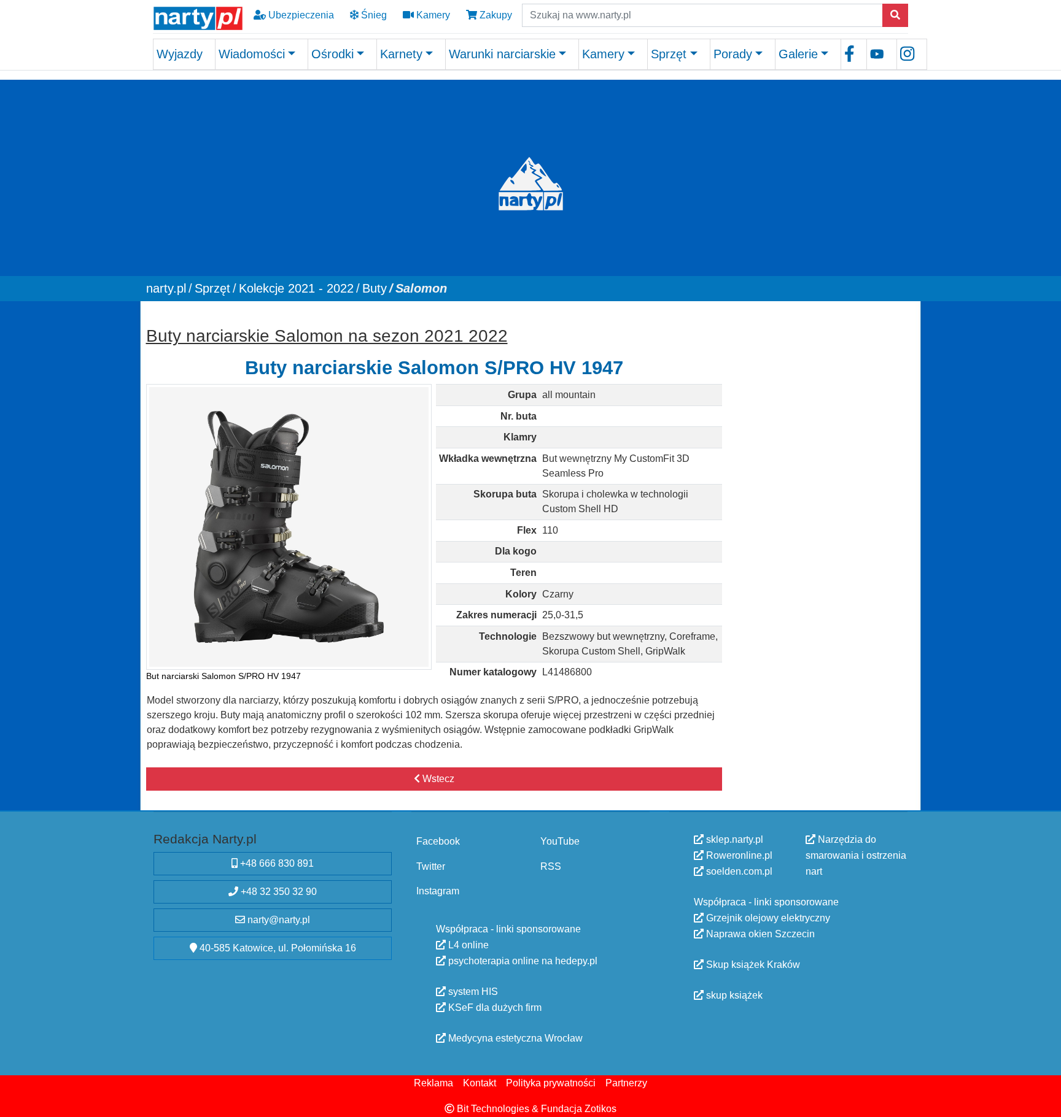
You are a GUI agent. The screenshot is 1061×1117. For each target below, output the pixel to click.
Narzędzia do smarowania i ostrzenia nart (856, 855)
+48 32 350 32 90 (277, 891)
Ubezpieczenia (300, 15)
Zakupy (494, 15)
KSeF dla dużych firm (494, 1007)
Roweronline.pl (738, 855)
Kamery (432, 15)
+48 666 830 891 (276, 863)
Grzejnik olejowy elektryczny (767, 918)
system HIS (472, 991)
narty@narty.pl (277, 920)
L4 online (467, 944)
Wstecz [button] (437, 778)
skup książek (733, 995)
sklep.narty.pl (733, 839)
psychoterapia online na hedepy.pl (521, 960)
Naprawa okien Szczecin (759, 934)
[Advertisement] (820, 392)
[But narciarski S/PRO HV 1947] (289, 527)
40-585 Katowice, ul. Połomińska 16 (276, 948)
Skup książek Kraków (752, 964)
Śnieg (373, 15)
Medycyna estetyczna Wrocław (514, 1037)
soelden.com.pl (738, 871)
